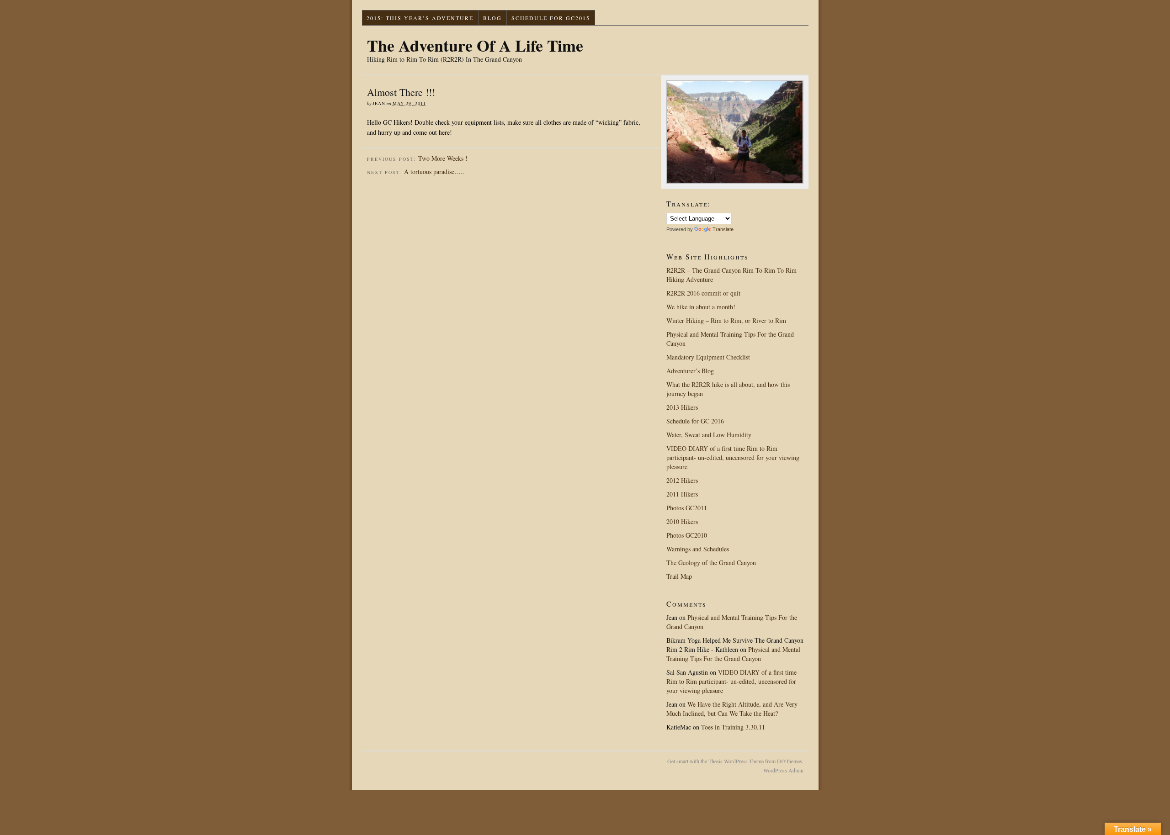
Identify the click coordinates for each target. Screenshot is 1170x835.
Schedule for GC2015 (550, 17)
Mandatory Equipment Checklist (708, 357)
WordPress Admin (783, 770)
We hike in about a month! (700, 306)
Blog (492, 17)
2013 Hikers (682, 407)
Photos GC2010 (686, 535)
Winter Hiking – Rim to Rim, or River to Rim (726, 320)
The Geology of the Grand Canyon (711, 562)
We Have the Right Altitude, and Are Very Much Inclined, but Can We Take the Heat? (732, 709)
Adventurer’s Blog (690, 370)
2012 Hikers (682, 480)
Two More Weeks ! (443, 158)
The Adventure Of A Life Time (475, 45)
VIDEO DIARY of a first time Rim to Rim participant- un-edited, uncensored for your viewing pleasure (732, 457)
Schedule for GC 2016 (695, 421)
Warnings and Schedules (697, 548)
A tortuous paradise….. (434, 171)
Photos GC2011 (686, 507)
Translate (723, 229)
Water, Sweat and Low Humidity (708, 434)
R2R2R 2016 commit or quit (703, 293)
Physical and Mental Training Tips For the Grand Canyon (733, 654)
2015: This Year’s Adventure (420, 17)
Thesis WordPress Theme (736, 761)
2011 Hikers (682, 494)
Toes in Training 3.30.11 (733, 727)
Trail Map (679, 576)
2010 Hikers (682, 521)
